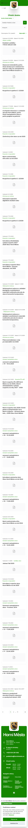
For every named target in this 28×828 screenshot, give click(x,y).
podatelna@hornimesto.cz (15, 756)
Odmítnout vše (14, 823)
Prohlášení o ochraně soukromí (7, 786)
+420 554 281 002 (12, 752)
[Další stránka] (25, 712)
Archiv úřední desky (6, 18)
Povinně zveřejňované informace (18, 782)
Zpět (4, 8)
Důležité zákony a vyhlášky (7, 781)
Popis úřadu (18, 776)
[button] (4, 3)
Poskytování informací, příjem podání (19, 787)
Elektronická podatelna (6, 777)
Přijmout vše (14, 819)
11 (17, 712)
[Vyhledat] (25, 22)
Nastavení (11, 815)
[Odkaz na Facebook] (14, 793)
